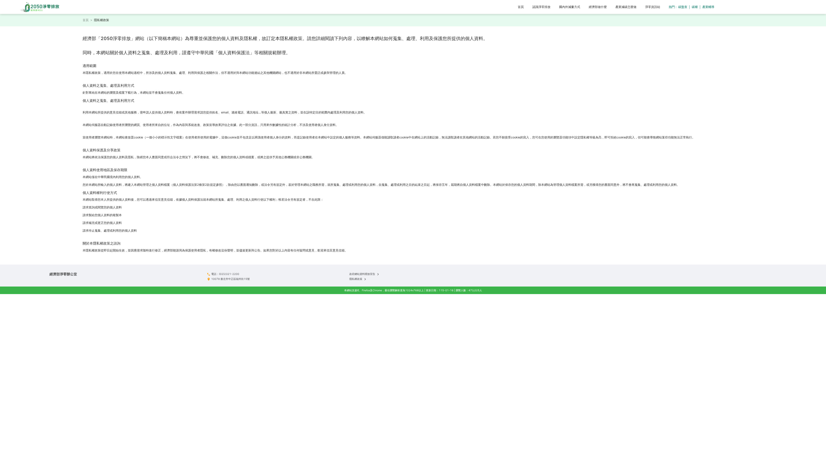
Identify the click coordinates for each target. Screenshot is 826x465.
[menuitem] (520, 7)
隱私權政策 (355, 279)
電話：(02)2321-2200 (225, 274)
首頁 (86, 20)
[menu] (365, 7)
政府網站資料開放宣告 (362, 274)
